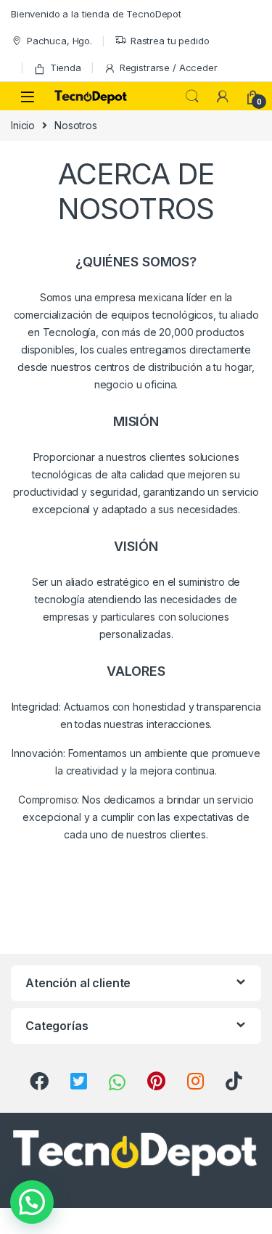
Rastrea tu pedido (170, 40)
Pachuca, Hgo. (59, 40)
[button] (32, 1202)
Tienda (65, 67)
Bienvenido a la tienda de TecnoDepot (96, 14)
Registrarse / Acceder (169, 67)
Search (192, 97)
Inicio (23, 125)
